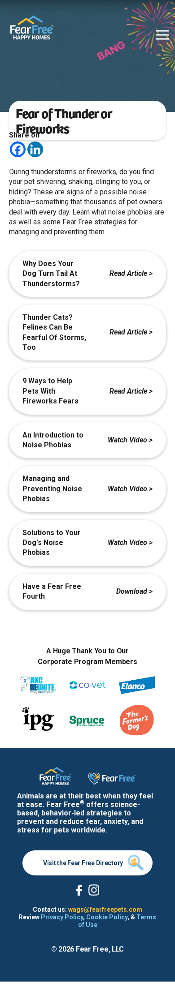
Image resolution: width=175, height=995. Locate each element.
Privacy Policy (62, 917)
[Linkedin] (35, 149)
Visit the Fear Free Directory (83, 862)
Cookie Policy (106, 917)
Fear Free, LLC (100, 949)
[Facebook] (18, 149)
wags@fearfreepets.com (105, 909)
